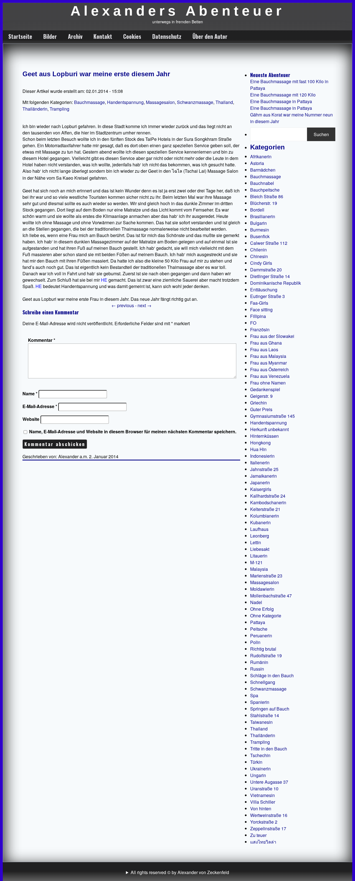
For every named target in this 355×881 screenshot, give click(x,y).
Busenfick (260, 236)
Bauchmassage (89, 102)
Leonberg (259, 536)
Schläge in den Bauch (272, 675)
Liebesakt (259, 549)
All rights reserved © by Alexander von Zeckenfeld (180, 872)
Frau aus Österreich (269, 369)
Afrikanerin (261, 156)
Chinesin (259, 256)
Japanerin (260, 482)
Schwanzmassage (195, 102)
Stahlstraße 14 (264, 715)
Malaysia (259, 569)
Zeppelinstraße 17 (268, 828)
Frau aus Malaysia (268, 356)
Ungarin (258, 775)
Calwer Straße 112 (268, 243)
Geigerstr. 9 (261, 396)
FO (253, 323)
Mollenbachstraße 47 (271, 595)
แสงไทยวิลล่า (263, 842)
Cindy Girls (261, 263)
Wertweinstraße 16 (268, 815)
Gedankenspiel (265, 389)
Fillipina (258, 316)
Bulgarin (258, 223)
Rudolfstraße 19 (266, 655)
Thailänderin (34, 109)
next (144, 305)
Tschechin (260, 755)
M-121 (256, 562)
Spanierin (259, 702)
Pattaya (257, 622)
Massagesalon (160, 102)
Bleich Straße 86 (266, 196)
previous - (124, 305)
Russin (257, 669)
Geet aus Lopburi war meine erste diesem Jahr (96, 74)
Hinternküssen (264, 436)
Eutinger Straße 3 (267, 296)
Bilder (50, 36)
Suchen (321, 134)
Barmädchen (262, 170)
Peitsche (258, 629)
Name (29, 393)
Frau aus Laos (264, 349)
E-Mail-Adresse (39, 406)
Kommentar (41, 340)
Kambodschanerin (268, 502)
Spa (254, 695)
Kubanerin (260, 522)
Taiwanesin (261, 722)
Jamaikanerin (263, 476)
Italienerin (260, 462)
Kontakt (102, 36)
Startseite (20, 36)
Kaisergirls (260, 489)
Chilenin (258, 249)
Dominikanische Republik (275, 283)
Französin (260, 329)
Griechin (258, 402)
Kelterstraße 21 (265, 509)
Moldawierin (262, 589)
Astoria (257, 163)
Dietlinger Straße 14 (270, 276)
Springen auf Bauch (269, 709)
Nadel (256, 602)
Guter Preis (261, 409)
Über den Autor (209, 36)
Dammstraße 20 (266, 269)
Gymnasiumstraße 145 (272, 416)
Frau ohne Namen (268, 383)
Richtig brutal (263, 649)
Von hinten (260, 808)
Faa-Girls (259, 303)
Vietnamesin (262, 795)
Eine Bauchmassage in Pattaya (281, 101)
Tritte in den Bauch (268, 748)
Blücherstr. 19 (263, 203)
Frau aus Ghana (266, 343)
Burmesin (259, 229)
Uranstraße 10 (264, 788)
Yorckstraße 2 (263, 822)
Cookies (132, 36)
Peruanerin (261, 635)
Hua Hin (258, 449)
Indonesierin (262, 456)
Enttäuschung (263, 289)
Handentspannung (125, 102)
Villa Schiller (262, 802)
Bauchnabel (262, 183)
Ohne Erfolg (262, 609)
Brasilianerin (262, 216)
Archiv (75, 36)
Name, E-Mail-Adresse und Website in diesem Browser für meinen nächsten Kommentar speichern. (132, 431)
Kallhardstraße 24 (267, 496)
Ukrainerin (260, 768)
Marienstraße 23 (266, 575)
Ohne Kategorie (265, 615)
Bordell (257, 210)
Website (30, 419)
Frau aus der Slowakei (272, 336)
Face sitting (261, 309)
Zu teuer (258, 835)
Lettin (255, 542)
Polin (255, 642)
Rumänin (259, 662)
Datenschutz (166, 36)
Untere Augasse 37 (269, 782)
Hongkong (260, 442)
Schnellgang (262, 682)
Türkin (256, 762)
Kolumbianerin (264, 516)
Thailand (224, 102)
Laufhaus (259, 529)
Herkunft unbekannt (269, 429)
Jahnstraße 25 (264, 469)
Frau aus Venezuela (270, 376)
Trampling (59, 109)
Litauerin (258, 555)
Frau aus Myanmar (268, 363)
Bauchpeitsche (265, 190)
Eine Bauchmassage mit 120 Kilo (283, 94)
